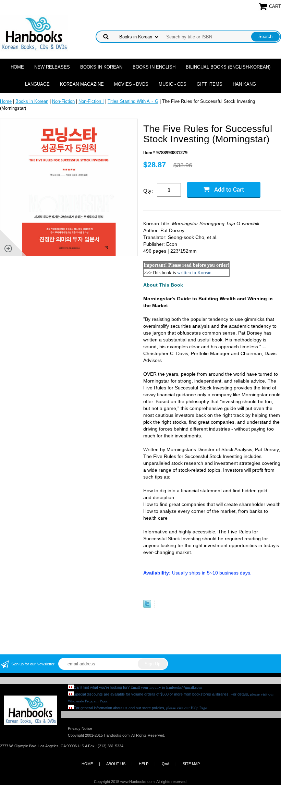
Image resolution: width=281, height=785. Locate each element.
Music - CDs (172, 84)
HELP (143, 764)
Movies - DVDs (131, 84)
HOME (87, 764)
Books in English (154, 67)
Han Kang (244, 84)
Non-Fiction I (91, 101)
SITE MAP (191, 764)
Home (17, 67)
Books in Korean (101, 67)
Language (37, 84)
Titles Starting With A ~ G (133, 101)
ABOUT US (115, 764)
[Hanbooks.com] (34, 33)
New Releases (52, 67)
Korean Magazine (82, 84)
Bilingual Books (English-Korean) (228, 67)
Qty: (148, 191)
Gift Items (209, 84)
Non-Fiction (63, 101)
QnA (165, 764)
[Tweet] (147, 606)
